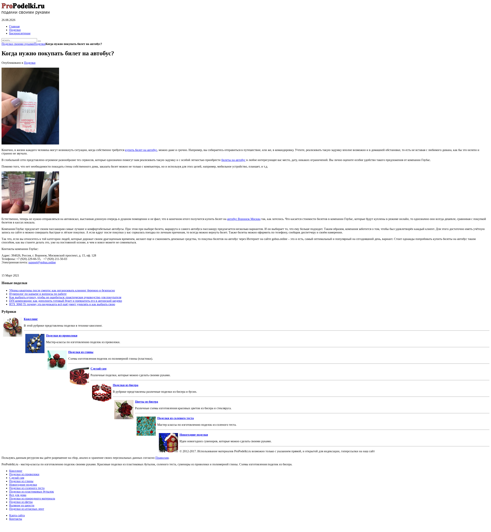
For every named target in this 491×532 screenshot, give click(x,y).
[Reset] (39, 41)
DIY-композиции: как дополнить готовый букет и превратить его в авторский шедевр (65, 300)
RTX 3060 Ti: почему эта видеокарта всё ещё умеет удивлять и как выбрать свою (62, 304)
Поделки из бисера (125, 385)
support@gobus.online (42, 262)
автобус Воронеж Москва (243, 219)
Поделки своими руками (18, 44)
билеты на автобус (233, 160)
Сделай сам (98, 368)
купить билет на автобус (141, 150)
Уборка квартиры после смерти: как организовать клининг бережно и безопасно (62, 290)
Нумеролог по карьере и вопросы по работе (38, 293)
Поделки (39, 44)
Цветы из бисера (146, 401)
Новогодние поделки (194, 434)
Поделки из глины (80, 352)
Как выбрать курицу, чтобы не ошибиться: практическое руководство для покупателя (65, 297)
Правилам (162, 457)
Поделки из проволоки (61, 335)
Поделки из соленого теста (175, 418)
